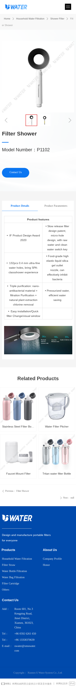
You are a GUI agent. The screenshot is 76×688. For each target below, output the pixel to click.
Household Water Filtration (30, 18)
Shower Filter (57, 18)
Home (7, 18)
